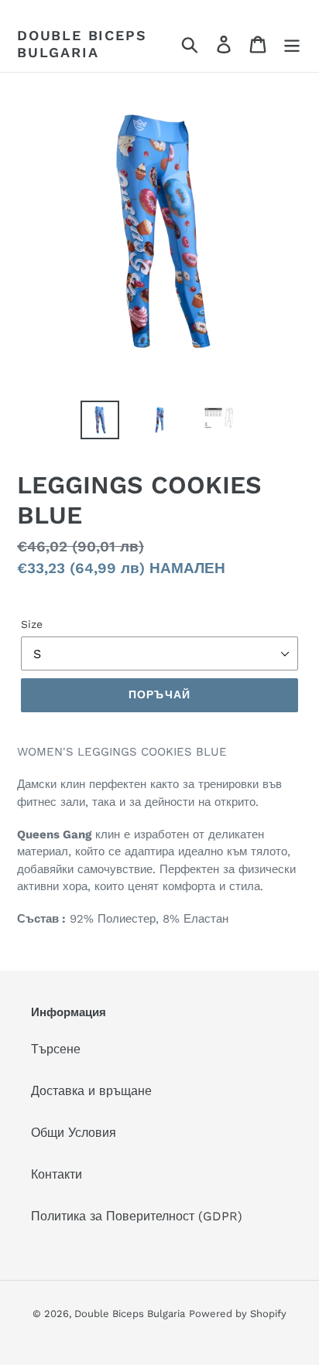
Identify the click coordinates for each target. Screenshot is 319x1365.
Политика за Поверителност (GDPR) (136, 1216)
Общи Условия (73, 1132)
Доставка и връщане (91, 1090)
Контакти (56, 1174)
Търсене (56, 1049)
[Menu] (292, 43)
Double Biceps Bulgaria (81, 43)
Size (32, 624)
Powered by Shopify (237, 1313)
